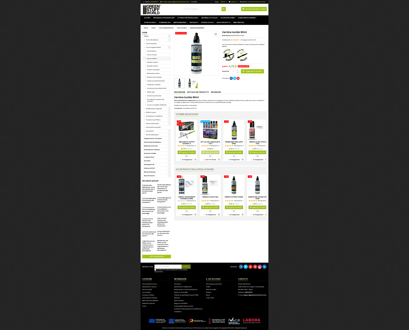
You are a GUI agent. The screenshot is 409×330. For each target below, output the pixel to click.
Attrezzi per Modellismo (187, 18)
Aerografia (150, 131)
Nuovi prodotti (147, 289)
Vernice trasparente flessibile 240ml (186, 198)
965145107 (154, 2)
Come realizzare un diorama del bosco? (163, 233)
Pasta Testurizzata (152, 124)
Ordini (208, 287)
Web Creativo (179, 301)
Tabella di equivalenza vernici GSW (186, 295)
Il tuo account (213, 279)
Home (144, 32)
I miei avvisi (210, 298)
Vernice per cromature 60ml (257, 198)
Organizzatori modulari (163, 18)
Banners (177, 298)
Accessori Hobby (227, 18)
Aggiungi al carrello (252, 71)
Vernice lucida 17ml (210, 197)
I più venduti (146, 292)
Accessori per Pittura (153, 120)
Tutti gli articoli (156, 256)
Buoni (208, 295)
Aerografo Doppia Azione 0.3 (186, 143)
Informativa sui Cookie (200, 328)
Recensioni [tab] (216, 92)
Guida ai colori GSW (181, 292)
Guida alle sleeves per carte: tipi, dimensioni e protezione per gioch (164, 188)
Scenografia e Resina (246, 18)
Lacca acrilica (152, 58)
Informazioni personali (214, 284)
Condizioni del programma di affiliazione (188, 309)
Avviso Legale (213, 328)
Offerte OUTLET (207, 22)
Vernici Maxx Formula (149, 284)
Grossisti (193, 22)
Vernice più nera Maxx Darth (156, 88)
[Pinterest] (238, 78)
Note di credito (211, 289)
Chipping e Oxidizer (154, 85)
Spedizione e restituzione (183, 287)
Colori (147, 18)
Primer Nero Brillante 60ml (234, 143)
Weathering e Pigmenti (154, 109)
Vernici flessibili (151, 44)
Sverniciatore (151, 51)
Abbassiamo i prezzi (149, 287)
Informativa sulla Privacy (184, 328)
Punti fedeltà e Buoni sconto (183, 306)
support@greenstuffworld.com (178, 2)
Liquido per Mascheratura (156, 81)
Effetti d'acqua (151, 112)
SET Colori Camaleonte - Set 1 (210, 143)
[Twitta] (234, 78)
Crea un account (259, 2)
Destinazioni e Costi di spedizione (185, 289)
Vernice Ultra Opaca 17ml (257, 143)
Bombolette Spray (152, 135)
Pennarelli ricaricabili (153, 127)
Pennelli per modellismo (154, 116)
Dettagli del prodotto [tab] (198, 92)
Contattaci (177, 312)
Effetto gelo (151, 92)
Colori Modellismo (152, 40)
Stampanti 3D (164, 22)
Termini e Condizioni (168, 328)
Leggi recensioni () (249, 40)
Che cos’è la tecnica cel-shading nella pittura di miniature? (162, 222)
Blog (216, 2)
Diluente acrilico (152, 66)
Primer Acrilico (152, 55)
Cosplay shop (150, 22)
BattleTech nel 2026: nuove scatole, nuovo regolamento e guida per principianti (162, 245)
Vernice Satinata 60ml (234, 197)
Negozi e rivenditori (181, 303)
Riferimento (226, 36)
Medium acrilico (152, 62)
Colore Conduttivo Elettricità (156, 105)
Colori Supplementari (153, 47)
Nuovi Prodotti (223, 22)
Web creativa (238, 22)
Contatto (194, 2)
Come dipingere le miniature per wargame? (164, 200)
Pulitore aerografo (153, 70)
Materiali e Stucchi (209, 18)
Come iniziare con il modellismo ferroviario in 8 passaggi (164, 210)
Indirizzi (208, 292)
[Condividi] (231, 78)
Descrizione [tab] (179, 92)
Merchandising (179, 22)
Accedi (250, 2)
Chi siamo (177, 284)
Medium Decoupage (154, 77)
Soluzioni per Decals (154, 96)
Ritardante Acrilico (153, 73)
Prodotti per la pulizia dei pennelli (155, 100)
